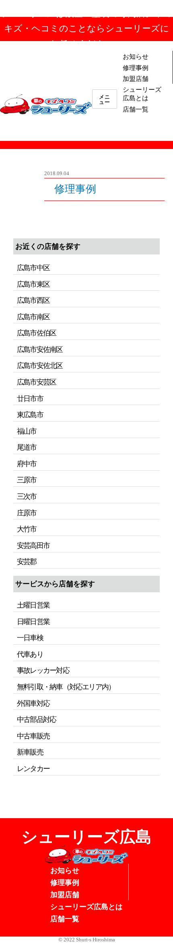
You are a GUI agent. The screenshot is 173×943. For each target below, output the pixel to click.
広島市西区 (33, 300)
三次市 (27, 496)
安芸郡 (27, 562)
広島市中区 (33, 268)
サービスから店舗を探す (55, 584)
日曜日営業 (33, 622)
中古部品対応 (36, 720)
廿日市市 (30, 399)
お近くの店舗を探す (47, 246)
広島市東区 (33, 284)
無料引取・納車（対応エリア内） (66, 687)
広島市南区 (33, 317)
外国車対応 (33, 703)
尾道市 (27, 447)
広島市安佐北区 (40, 366)
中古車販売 (33, 736)
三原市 (27, 480)
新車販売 (30, 752)
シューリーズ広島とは (142, 93)
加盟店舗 (135, 78)
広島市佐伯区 (36, 333)
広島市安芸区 (36, 382)
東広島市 (30, 415)
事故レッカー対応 (43, 670)
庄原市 (27, 513)
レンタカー (33, 769)
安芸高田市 (33, 546)
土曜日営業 (33, 605)
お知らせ (135, 56)
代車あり (30, 654)
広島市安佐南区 (40, 349)
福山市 (27, 431)
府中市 (27, 464)
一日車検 (30, 638)
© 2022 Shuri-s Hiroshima (86, 940)
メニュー (104, 99)
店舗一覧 (135, 109)
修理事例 (135, 67)
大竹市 (27, 529)
